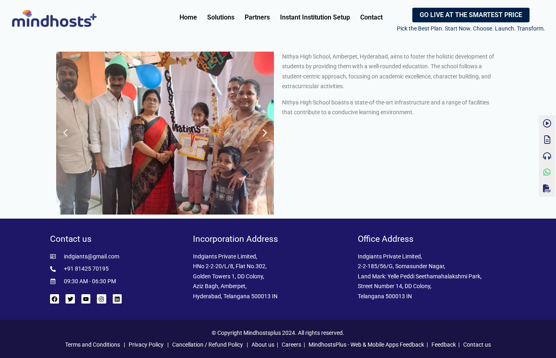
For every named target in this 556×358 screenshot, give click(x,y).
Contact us (477, 344)
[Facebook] (54, 298)
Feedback (443, 344)
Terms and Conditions (92, 344)
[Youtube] (85, 298)
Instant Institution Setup (315, 17)
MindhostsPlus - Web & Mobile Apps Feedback (366, 344)
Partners (257, 17)
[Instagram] (101, 298)
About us (263, 344)
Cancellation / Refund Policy (207, 344)
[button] (65, 133)
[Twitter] (70, 298)
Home (188, 17)
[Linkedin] (117, 298)
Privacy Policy (146, 344)
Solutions (220, 17)
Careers (291, 344)
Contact (371, 17)
